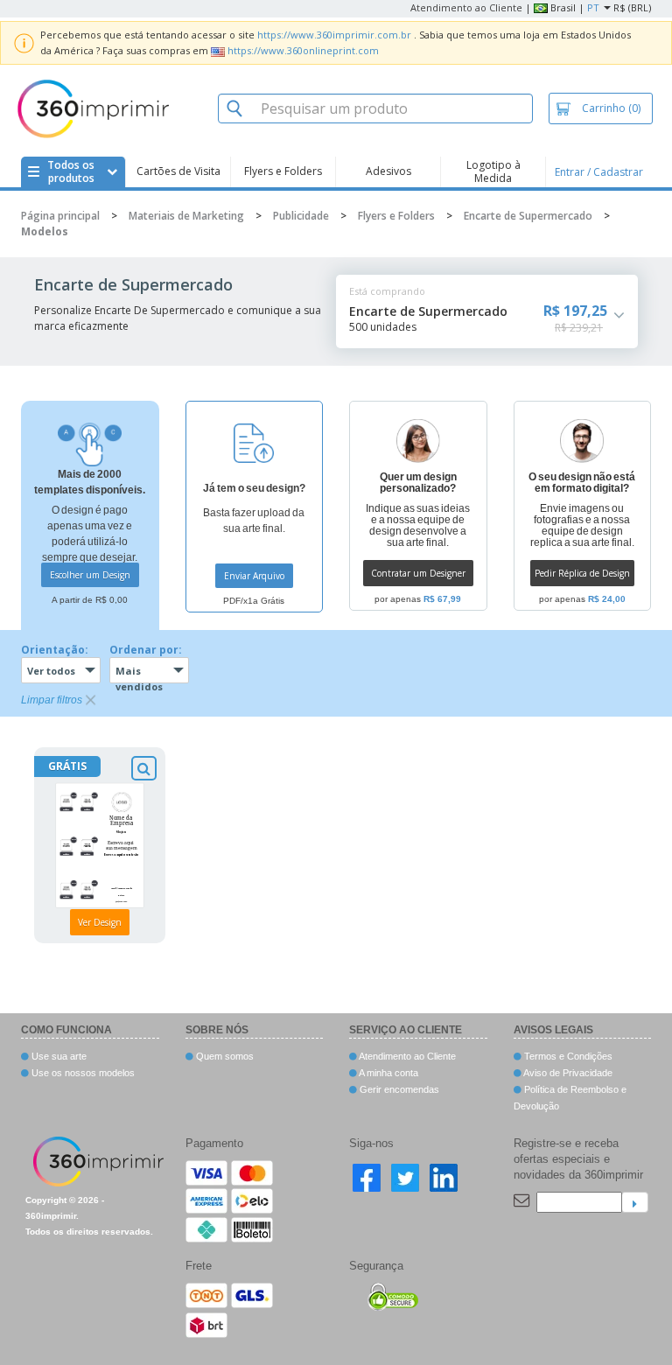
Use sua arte (58, 1056)
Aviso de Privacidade (567, 1073)
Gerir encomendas (398, 1089)
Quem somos (223, 1056)
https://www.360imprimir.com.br (334, 34)
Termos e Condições (567, 1056)
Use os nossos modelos (82, 1073)
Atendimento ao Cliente (466, 7)
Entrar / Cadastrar (599, 171)
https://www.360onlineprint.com (303, 50)
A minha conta (387, 1073)
